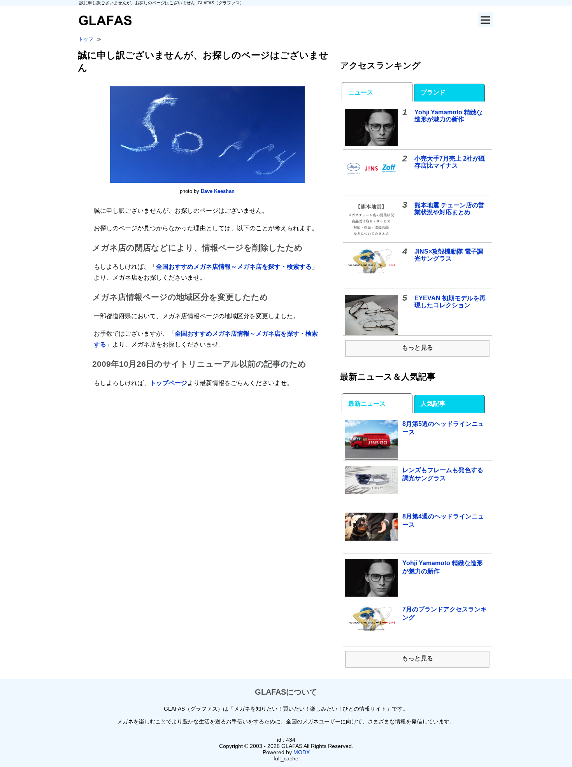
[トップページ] (104, 23)
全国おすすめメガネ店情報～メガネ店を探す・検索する (234, 266)
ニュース (360, 92)
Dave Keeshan (218, 191)
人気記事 (433, 403)
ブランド (433, 92)
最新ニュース (367, 403)
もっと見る (417, 347)
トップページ (168, 383)
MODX (301, 752)
